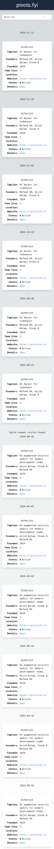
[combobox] (4, 17)
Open (22, 86)
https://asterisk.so (33, 78)
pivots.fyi (27, 5)
